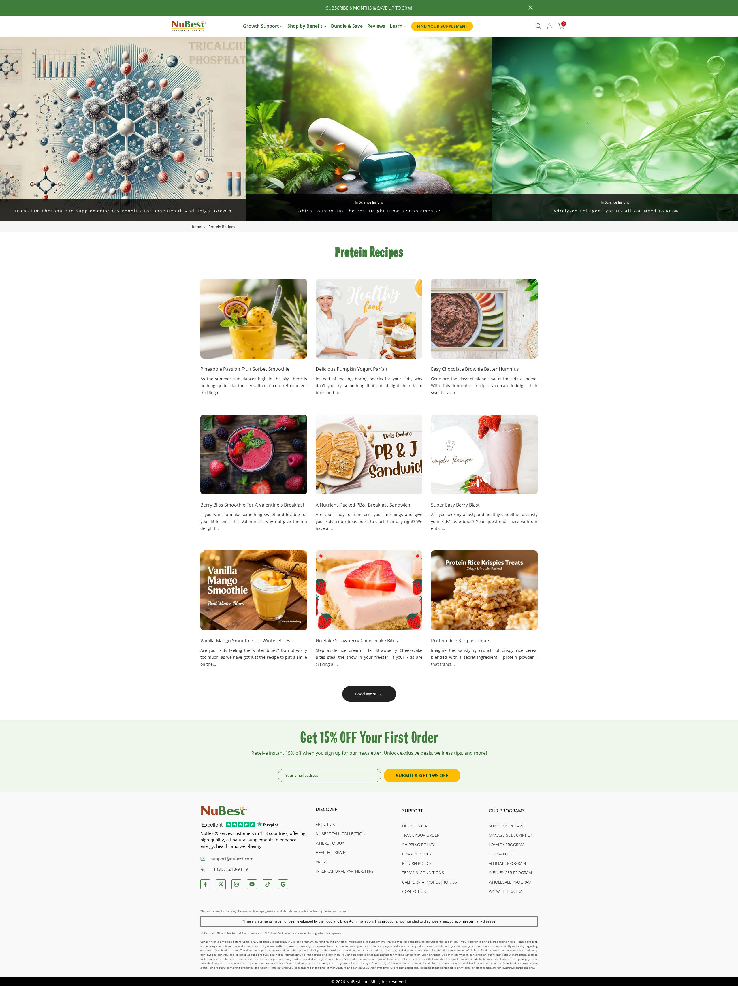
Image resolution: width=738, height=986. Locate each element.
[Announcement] (369, 8)
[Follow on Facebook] (205, 884)
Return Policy (416, 863)
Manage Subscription (511, 835)
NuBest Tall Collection (340, 833)
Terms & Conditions (423, 872)
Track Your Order (420, 835)
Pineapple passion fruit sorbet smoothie (244, 369)
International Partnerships (345, 871)
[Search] (538, 26)
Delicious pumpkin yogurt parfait (351, 369)
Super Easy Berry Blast (455, 505)
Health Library (331, 852)
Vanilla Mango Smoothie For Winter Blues (245, 640)
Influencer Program (510, 872)
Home (195, 226)
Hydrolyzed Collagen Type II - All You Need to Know (615, 211)
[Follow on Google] (283, 884)
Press (321, 862)
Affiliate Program (507, 863)
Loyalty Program (506, 844)
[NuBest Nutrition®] (189, 26)
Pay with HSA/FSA (505, 891)
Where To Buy (330, 843)
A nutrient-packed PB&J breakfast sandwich (363, 505)
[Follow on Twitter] (221, 884)
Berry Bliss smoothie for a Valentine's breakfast (252, 505)
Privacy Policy (417, 854)
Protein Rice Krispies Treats (460, 640)
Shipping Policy (418, 844)
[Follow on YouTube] (252, 884)
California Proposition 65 (429, 882)
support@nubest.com (232, 858)
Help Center (414, 826)
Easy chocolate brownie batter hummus (475, 369)
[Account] (549, 26)
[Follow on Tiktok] (267, 884)
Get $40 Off (500, 854)
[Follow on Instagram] (236, 884)
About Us (325, 824)
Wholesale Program (510, 882)
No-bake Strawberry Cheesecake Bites (357, 640)
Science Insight (371, 202)
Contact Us (414, 891)
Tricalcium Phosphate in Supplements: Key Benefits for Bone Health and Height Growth (123, 211)
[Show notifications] (525, 26)
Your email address (301, 775)
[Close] (207, 8)
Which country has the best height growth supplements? (369, 211)
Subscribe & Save (506, 826)
